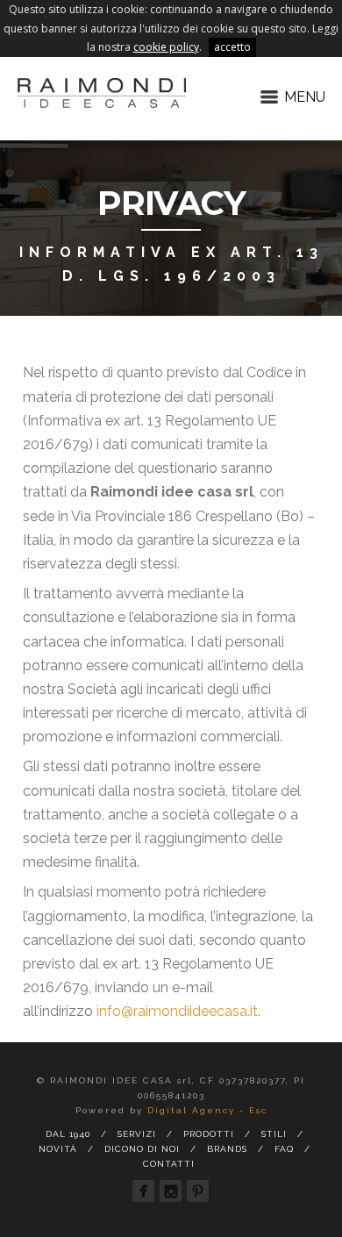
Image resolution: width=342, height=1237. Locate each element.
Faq (284, 1149)
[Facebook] (143, 1191)
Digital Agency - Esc (207, 1110)
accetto (232, 46)
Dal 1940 (68, 1134)
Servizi (137, 1134)
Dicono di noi (142, 1149)
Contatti (169, 1164)
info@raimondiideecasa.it (177, 1011)
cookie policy (166, 46)
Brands (227, 1149)
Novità (58, 1149)
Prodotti (208, 1134)
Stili (274, 1134)
